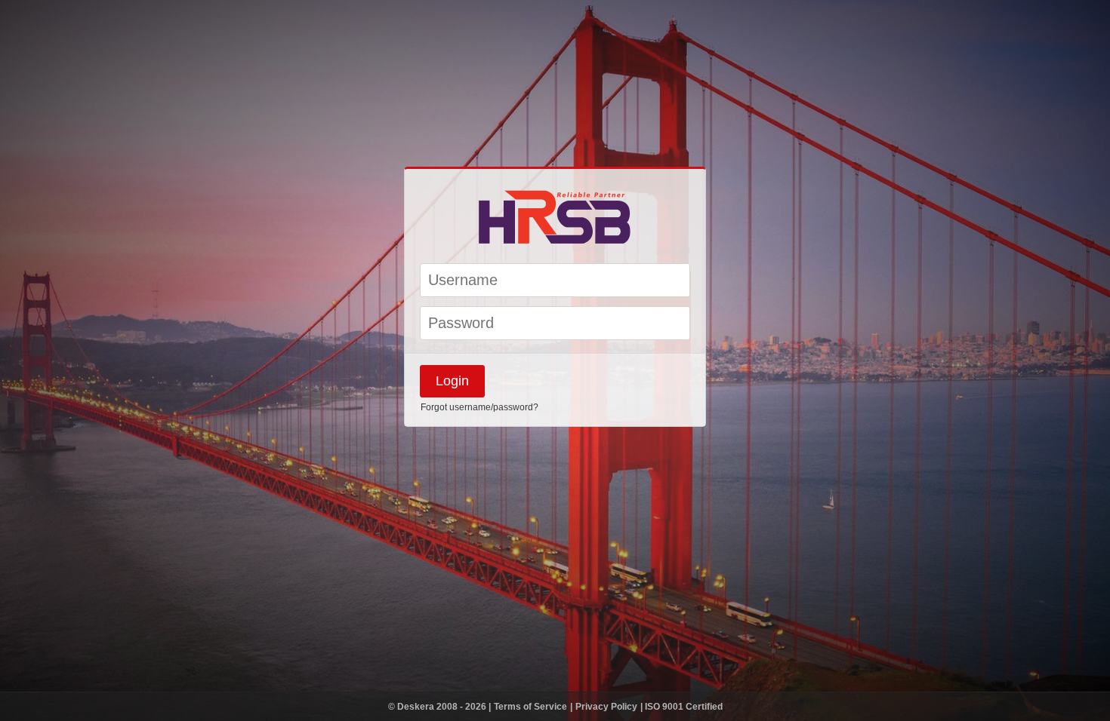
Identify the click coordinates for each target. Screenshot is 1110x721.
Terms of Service (531, 706)
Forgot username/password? (479, 407)
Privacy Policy (607, 706)
